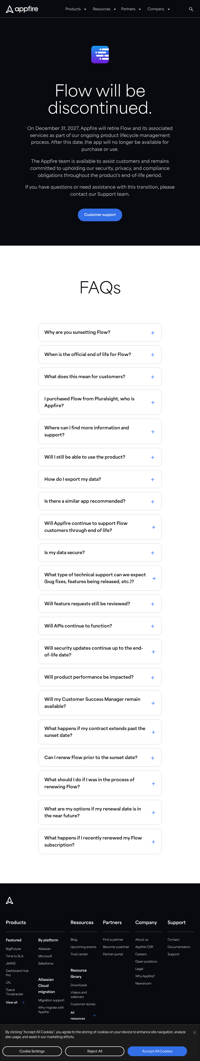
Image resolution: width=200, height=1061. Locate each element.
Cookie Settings (32, 1051)
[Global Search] (191, 9)
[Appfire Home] (22, 9)
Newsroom (143, 983)
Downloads (78, 985)
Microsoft (45, 956)
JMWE (11, 963)
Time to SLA (14, 956)
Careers (141, 954)
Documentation (179, 947)
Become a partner (116, 947)
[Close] (194, 1032)
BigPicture (13, 949)
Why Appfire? (145, 976)
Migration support (51, 1000)
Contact (173, 939)
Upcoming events (83, 947)
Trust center (79, 954)
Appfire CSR (144, 947)
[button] (100, 215)
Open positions (146, 961)
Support (173, 954)
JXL (8, 982)
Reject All (94, 1051)
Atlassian (44, 949)
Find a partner (113, 939)
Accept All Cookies (157, 1051)
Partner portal (113, 954)
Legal (139, 969)
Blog (73, 939)
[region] (100, 1042)
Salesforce (45, 963)
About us (141, 939)
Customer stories (82, 1004)
